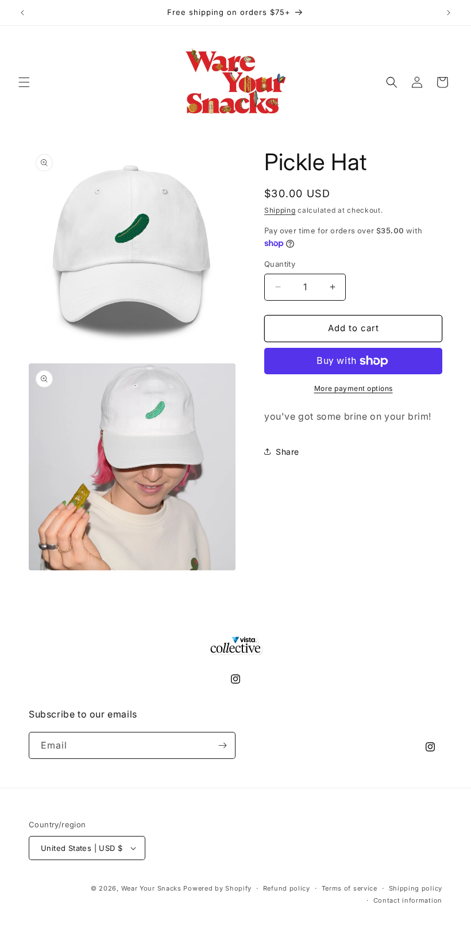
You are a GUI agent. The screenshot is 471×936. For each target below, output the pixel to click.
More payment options (353, 388)
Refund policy (286, 888)
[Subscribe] (222, 745)
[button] (24, 82)
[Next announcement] (448, 12)
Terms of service (349, 888)
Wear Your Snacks (151, 888)
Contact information (407, 900)
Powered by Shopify (217, 888)
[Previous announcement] (22, 12)
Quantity (279, 263)
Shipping (280, 210)
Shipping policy (416, 888)
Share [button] (287, 452)
